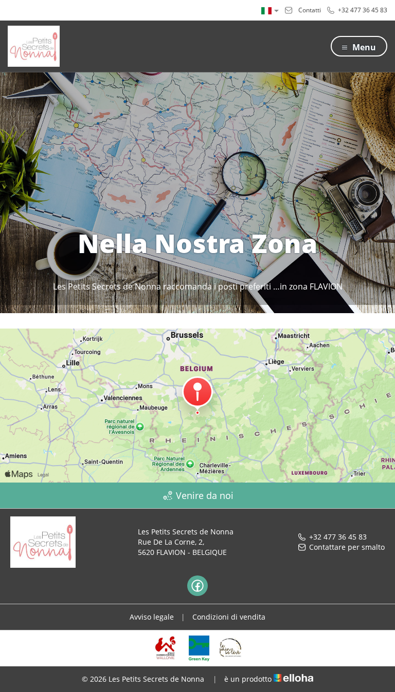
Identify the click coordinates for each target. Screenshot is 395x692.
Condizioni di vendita (228, 617)
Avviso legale (152, 617)
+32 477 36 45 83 (338, 537)
